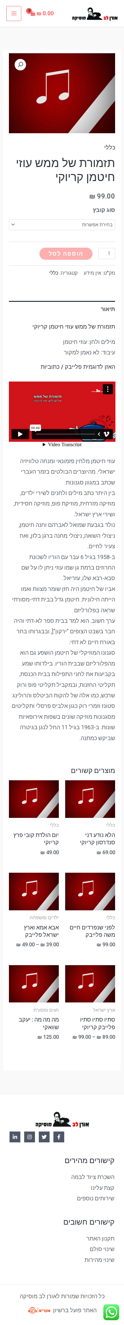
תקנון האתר (100, 1238)
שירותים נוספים (95, 1198)
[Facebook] (58, 1137)
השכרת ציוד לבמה (92, 1177)
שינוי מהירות (99, 1259)
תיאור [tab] (108, 309)
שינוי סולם (102, 1249)
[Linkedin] (15, 1137)
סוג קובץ (104, 210)
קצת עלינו (102, 1187)
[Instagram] (29, 1137)
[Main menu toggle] (13, 13)
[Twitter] (44, 1137)
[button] (20, 64)
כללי (109, 147)
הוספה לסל (66, 253)
